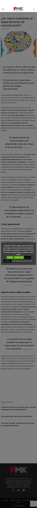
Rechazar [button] (7, 261)
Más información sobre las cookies (23, 261)
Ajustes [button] (27, 257)
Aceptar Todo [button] (19, 257)
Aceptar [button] (10, 257)
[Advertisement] (18, 3)
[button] (34, 9)
